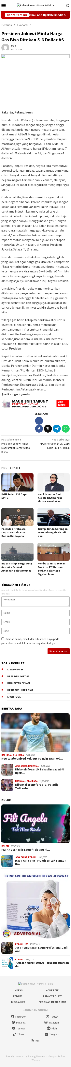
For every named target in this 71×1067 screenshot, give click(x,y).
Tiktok (20, 1034)
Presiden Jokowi (18, 676)
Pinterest (20, 1022)
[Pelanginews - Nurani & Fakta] (35, 5)
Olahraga (18, 755)
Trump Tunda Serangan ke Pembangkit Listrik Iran (52, 532)
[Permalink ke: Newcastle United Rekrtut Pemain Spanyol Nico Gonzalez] (35, 732)
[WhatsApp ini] (66, 429)
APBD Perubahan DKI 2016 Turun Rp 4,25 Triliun (55, 444)
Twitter (54, 1016)
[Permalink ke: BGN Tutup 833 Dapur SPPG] (17, 482)
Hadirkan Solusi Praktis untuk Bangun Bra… (40, 862)
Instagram (54, 1022)
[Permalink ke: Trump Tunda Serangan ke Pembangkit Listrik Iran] (53, 517)
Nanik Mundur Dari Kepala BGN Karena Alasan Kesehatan (50, 497)
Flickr (54, 1028)
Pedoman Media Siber (52, 1002)
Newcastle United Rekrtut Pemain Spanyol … (32, 758)
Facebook (20, 1016)
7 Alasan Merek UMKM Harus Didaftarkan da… (42, 964)
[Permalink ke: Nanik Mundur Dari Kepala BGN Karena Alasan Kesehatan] (53, 482)
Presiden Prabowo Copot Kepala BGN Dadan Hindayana (13, 532)
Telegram (54, 1034)
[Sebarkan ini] (39, 429)
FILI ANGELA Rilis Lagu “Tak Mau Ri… (25, 850)
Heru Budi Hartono (20, 690)
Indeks (18, 990)
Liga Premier (15, 669)
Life (26, 944)
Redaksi (18, 996)
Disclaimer (18, 1002)
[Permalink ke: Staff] (5, 47)
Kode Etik (52, 990)
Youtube (20, 1028)
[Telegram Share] (57, 429)
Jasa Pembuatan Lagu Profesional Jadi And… (41, 949)
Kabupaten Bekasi (18, 683)
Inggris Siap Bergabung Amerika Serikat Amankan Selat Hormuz (16, 567)
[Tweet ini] (48, 429)
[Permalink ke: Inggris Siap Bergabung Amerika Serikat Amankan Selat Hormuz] (17, 552)
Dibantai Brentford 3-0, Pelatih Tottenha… (36, 786)
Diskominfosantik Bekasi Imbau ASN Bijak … (39, 771)
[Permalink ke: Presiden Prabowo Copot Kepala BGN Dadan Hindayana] (17, 517)
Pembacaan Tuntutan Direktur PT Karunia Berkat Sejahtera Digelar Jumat (51, 569)
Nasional (6, 755)
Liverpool (14, 696)
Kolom (6, 800)
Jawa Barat (21, 766)
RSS (37, 1040)
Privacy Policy (52, 996)
